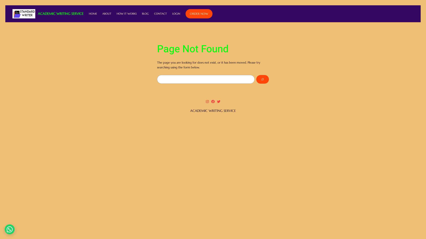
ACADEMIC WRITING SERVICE (61, 14)
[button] (10, 229)
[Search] (262, 79)
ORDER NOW (199, 14)
